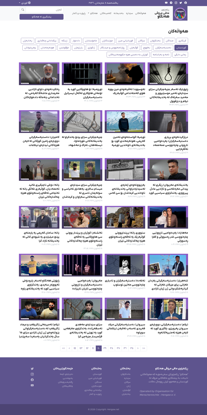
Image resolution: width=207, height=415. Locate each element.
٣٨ (111, 348)
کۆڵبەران (126, 390)
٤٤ (75, 348)
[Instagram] (32, 375)
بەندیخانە (119, 13)
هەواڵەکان (140, 13)
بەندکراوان (155, 40)
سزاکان (141, 40)
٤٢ (87, 348)
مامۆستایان (91, 40)
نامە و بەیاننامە (161, 54)
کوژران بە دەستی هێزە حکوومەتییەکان (128, 54)
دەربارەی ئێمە (66, 374)
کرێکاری (182, 40)
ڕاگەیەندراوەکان (65, 382)
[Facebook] (32, 380)
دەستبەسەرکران (163, 47)
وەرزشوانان (30, 47)
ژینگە (64, 40)
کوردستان (181, 47)
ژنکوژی (91, 47)
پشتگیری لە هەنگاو (41, 16)
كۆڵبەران (134, 47)
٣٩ (105, 348)
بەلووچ (146, 47)
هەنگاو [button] (94, 13)
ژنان (128, 386)
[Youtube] (32, 386)
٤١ (93, 348)
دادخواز (76, 40)
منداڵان (169, 40)
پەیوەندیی (68, 378)
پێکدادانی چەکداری (46, 40)
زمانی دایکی (180, 54)
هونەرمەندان (47, 47)
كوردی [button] (24, 3)
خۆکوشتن (64, 47)
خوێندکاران (107, 40)
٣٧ (118, 348)
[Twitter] (32, 369)
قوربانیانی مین (125, 40)
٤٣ (81, 348)
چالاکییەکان (67, 386)
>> (63, 348)
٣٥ (131, 348)
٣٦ (125, 348)
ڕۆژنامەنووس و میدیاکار (112, 47)
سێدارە (129, 13)
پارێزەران (78, 47)
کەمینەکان (105, 13)
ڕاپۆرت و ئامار (78, 13)
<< (143, 348)
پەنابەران (27, 40)
